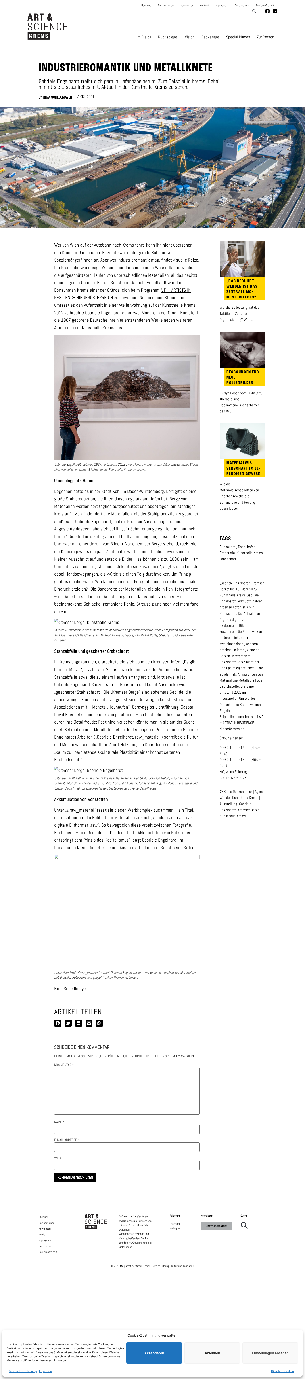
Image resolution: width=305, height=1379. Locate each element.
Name (59, 1122)
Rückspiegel (168, 37)
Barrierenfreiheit (265, 5)
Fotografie (227, 552)
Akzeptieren (154, 1353)
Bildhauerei (228, 546)
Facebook (175, 1224)
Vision (190, 37)
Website (60, 1158)
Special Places (238, 37)
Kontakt (204, 5)
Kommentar (64, 1065)
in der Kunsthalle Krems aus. (97, 328)
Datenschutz (242, 5)
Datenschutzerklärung (23, 1371)
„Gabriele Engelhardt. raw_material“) (129, 737)
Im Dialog (144, 37)
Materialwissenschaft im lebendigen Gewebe (243, 468)
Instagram (175, 1228)
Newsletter (186, 5)
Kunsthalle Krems (250, 552)
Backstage (210, 37)
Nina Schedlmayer (57, 97)
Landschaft (228, 558)
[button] (254, 11)
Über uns (146, 5)
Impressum (45, 1371)
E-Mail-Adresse (67, 1140)
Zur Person (265, 37)
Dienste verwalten (282, 1371)
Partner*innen (166, 5)
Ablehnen (212, 1353)
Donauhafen (246, 546)
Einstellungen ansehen (270, 1353)
